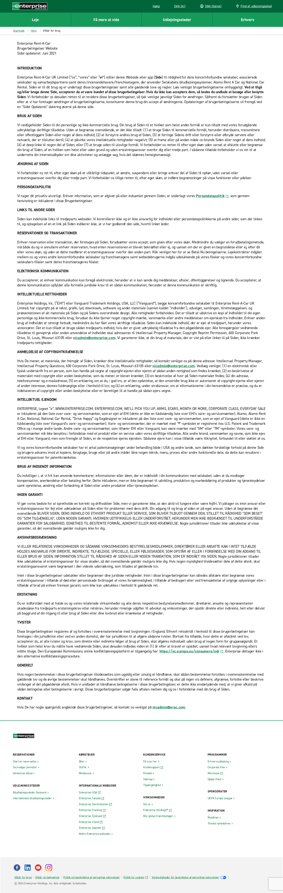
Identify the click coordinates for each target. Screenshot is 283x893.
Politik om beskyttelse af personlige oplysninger (91, 877)
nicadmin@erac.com (168, 707)
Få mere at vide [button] (106, 19)
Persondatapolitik (210, 195)
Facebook (17, 867)
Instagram (48, 867)
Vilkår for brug (22, 877)
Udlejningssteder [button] (177, 19)
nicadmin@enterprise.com (94, 337)
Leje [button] (35, 19)
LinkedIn (27, 867)
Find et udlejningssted (256, 6)
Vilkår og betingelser (47, 877)
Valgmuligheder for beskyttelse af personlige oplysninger (185, 877)
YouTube (38, 867)
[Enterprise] (29, 6)
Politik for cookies (133, 877)
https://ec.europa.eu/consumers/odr (190, 651)
